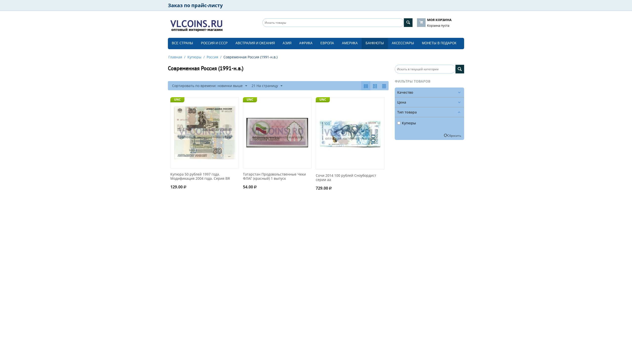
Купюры (194, 57)
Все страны (182, 43)
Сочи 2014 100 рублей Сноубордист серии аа (346, 178)
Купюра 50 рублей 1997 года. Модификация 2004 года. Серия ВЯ (200, 176)
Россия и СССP (214, 43)
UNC (177, 99)
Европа (327, 43)
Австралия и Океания (255, 43)
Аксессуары (403, 43)
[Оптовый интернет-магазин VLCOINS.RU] (196, 24)
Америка (350, 43)
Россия (212, 57)
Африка (306, 43)
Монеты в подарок (439, 43)
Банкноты (375, 43)
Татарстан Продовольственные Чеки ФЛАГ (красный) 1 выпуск (274, 176)
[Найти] (408, 22)
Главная (175, 57)
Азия (287, 43)
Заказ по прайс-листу (195, 5)
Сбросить (454, 135)
